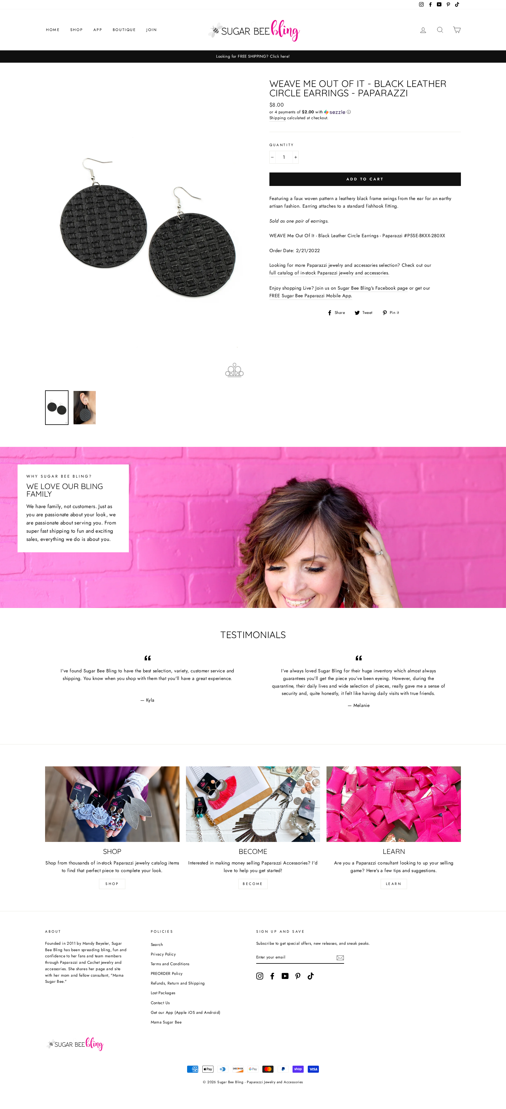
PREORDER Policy (167, 973)
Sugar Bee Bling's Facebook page (373, 288)
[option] (253, 56)
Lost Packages (163, 993)
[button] (365, 112)
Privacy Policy (163, 954)
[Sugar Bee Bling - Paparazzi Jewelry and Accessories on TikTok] (310, 976)
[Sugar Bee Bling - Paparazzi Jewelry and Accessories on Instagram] (259, 976)
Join (151, 30)
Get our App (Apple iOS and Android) (185, 1012)
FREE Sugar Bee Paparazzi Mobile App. (310, 295)
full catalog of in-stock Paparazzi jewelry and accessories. (329, 272)
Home (53, 30)
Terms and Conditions (170, 964)
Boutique (124, 30)
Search (157, 944)
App (97, 30)
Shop (76, 30)
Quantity (281, 145)
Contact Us (160, 1003)
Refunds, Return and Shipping (178, 983)
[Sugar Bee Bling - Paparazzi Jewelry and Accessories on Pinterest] (297, 976)
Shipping (277, 118)
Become (253, 883)
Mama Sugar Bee (166, 1022)
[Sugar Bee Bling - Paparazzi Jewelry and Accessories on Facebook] (272, 976)
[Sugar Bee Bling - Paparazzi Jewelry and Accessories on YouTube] (285, 976)
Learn (394, 883)
